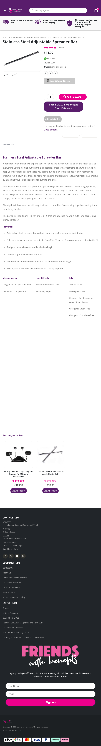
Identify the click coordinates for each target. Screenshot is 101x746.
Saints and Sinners (58, 67)
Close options (51, 129)
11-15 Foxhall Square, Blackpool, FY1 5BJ (21, 525)
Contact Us (8, 568)
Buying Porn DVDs (11, 618)
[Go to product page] (18, 454)
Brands (6, 608)
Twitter (51, 73)
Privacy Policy (9, 592)
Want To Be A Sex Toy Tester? (17, 632)
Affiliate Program (10, 613)
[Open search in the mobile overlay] (58, 10)
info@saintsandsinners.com (15, 538)
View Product (18, 490)
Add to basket (74, 96)
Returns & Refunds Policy (14, 597)
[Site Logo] (15, 10)
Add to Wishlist (52, 119)
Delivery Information (12, 582)
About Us (7, 572)
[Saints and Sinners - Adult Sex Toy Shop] (8, 721)
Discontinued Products (13, 627)
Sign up (51, 702)
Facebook (46, 73)
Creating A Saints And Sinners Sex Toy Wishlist (23, 637)
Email (56, 73)
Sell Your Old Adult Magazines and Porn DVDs (23, 622)
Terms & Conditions (12, 587)
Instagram (23, 556)
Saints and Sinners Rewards (15, 577)
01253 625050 (9, 532)
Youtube (17, 556)
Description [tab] (8, 144)
